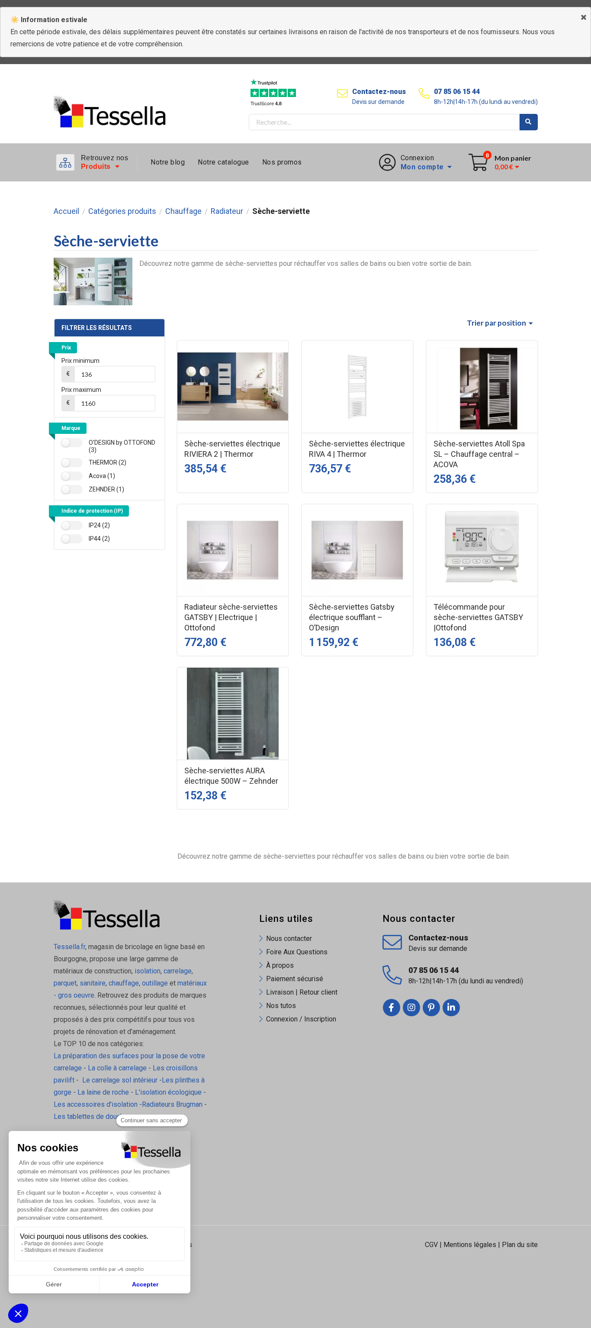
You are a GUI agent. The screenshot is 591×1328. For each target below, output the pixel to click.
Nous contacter (289, 938)
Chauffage (183, 211)
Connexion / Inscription (301, 1019)
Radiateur (227, 211)
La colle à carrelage (117, 1068)
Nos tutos (281, 1006)
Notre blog (168, 162)
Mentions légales (469, 1245)
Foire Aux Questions (297, 952)
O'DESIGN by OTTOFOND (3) (122, 446)
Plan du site (520, 1245)
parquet (65, 983)
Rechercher (529, 122)
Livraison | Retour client (301, 992)
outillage (155, 983)
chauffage (124, 983)
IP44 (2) (99, 538)
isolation (147, 971)
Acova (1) (102, 475)
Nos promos (282, 162)
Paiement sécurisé (294, 979)
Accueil (66, 211)
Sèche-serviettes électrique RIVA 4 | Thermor (357, 449)
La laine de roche (103, 1092)
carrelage (178, 971)
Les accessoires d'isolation (96, 1104)
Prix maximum (81, 390)
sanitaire (93, 983)
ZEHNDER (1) (106, 489)
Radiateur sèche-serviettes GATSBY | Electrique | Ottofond (231, 617)
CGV (431, 1245)
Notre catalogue (223, 162)
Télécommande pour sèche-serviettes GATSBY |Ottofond (478, 617)
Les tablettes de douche (91, 1116)
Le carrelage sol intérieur (119, 1080)
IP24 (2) (99, 525)
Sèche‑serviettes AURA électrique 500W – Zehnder (231, 775)
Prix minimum (80, 361)
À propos (280, 965)
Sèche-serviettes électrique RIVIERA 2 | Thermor (232, 449)
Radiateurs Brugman (172, 1104)
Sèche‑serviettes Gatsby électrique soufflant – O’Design (352, 617)
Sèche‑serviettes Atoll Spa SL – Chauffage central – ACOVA (479, 454)
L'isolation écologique (168, 1092)
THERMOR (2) (107, 462)
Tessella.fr (69, 947)
